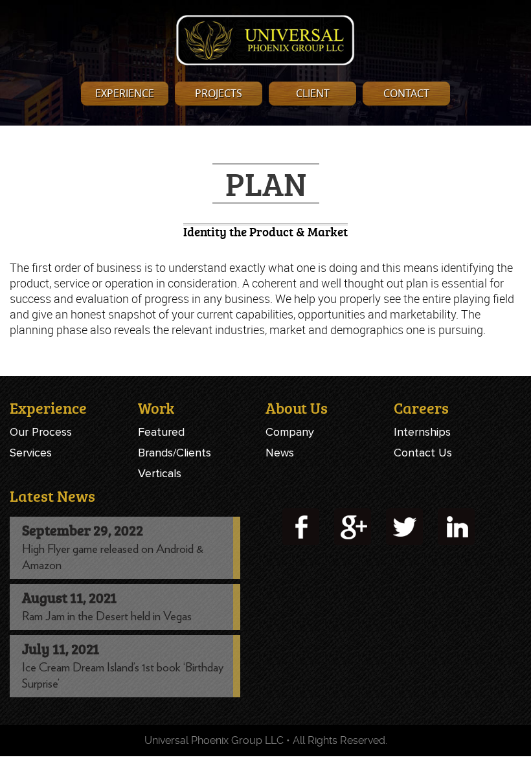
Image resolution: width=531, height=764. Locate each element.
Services (31, 452)
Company (290, 432)
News (280, 452)
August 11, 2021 (69, 597)
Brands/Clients (174, 452)
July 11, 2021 (60, 648)
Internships (422, 432)
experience (124, 93)
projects (218, 93)
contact (406, 93)
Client (313, 93)
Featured (161, 432)
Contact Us (423, 452)
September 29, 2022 (82, 530)
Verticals (159, 473)
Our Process (41, 432)
